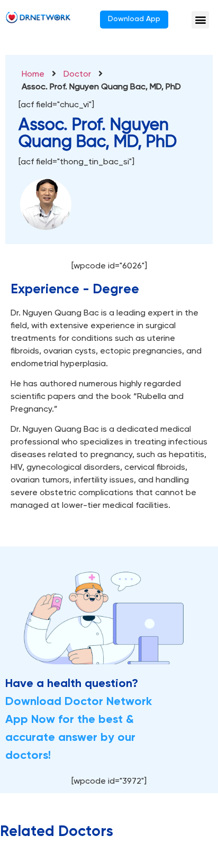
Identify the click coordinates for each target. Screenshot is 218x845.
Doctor (77, 74)
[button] (200, 20)
